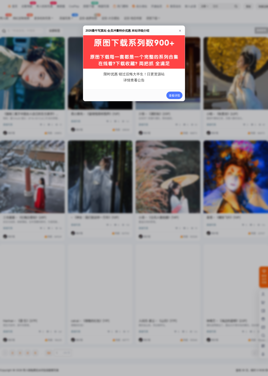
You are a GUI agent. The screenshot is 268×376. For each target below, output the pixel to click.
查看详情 (174, 95)
